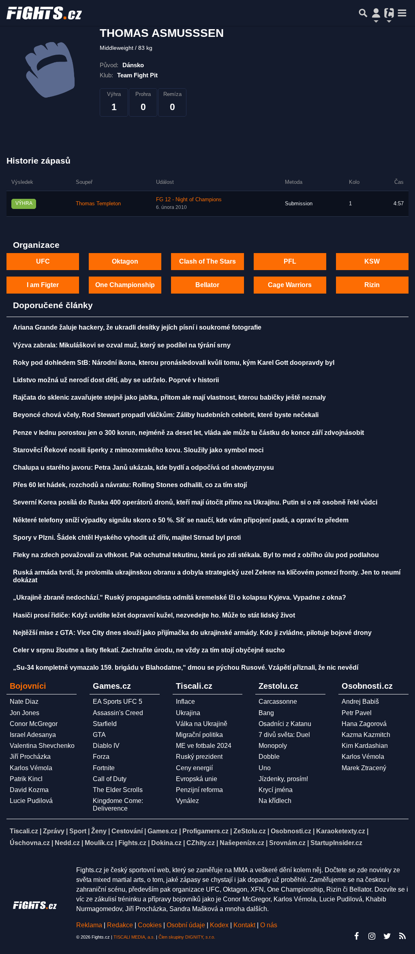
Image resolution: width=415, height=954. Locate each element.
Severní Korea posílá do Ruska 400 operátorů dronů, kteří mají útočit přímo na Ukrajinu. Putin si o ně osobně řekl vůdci (195, 502)
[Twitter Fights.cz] (387, 936)
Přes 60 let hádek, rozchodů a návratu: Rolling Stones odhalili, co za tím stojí (130, 484)
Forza (101, 756)
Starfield (105, 723)
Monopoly (273, 745)
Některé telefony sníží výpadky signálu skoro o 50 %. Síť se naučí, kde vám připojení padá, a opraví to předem (181, 520)
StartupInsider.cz (336, 842)
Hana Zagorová (364, 723)
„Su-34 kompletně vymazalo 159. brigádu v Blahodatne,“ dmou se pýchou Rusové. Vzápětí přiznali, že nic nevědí (185, 667)
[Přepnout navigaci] (376, 13)
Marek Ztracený (364, 767)
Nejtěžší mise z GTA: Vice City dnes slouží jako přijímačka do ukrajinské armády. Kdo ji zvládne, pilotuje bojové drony (192, 632)
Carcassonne (278, 701)
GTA (99, 734)
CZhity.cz (200, 842)
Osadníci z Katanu (285, 723)
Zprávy (53, 831)
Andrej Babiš (360, 701)
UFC (43, 261)
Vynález (187, 800)
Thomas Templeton (98, 204)
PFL (290, 261)
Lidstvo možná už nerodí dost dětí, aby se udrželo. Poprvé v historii (116, 380)
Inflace (185, 701)
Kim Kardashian (365, 745)
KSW (372, 261)
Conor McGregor (34, 723)
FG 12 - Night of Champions (189, 199)
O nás (268, 925)
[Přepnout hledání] (363, 13)
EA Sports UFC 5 (117, 701)
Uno (265, 767)
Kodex (220, 925)
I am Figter (43, 284)
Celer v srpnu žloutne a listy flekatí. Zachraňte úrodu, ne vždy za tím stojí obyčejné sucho (149, 650)
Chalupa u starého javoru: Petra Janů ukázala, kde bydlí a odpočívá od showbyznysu (143, 467)
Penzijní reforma (199, 789)
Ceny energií (194, 767)
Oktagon (125, 261)
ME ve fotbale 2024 (203, 745)
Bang (266, 712)
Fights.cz (132, 842)
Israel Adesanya (33, 734)
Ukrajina (188, 712)
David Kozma (29, 789)
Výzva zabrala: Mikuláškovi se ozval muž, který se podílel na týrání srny (122, 345)
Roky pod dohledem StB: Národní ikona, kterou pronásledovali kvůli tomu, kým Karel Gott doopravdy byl (173, 362)
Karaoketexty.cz (340, 831)
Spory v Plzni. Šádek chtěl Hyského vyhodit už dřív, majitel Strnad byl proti (127, 537)
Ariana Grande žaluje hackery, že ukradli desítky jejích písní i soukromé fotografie (137, 327)
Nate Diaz (24, 701)
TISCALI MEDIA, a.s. (134, 937)
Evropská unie (196, 778)
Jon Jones (24, 712)
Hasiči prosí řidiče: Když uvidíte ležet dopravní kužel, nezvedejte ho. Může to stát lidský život (154, 615)
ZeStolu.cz (249, 831)
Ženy (99, 831)
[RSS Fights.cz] (402, 936)
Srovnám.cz (287, 842)
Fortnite (104, 767)
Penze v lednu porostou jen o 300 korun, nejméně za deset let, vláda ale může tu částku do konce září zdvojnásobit (188, 432)
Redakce (120, 925)
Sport (77, 831)
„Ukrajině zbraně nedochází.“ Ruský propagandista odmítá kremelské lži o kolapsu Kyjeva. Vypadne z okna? (179, 597)
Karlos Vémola (31, 767)
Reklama (89, 925)
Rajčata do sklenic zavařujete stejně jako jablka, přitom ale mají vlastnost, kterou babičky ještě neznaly (169, 397)
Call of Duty (109, 778)
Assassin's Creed (118, 712)
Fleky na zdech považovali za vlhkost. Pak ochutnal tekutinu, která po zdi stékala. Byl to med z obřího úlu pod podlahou (196, 555)
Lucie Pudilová (31, 800)
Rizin (372, 284)
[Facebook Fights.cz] (356, 936)
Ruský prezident (199, 756)
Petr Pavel (357, 712)
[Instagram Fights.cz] (372, 936)
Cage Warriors (290, 284)
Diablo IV (106, 745)
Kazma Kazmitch (366, 734)
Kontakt (245, 925)
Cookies (150, 925)
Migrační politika (199, 734)
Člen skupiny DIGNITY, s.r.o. (186, 937)
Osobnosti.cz (291, 831)
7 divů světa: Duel (284, 734)
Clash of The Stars (207, 261)
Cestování (127, 831)
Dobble (269, 756)
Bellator (207, 284)
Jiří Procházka (30, 756)
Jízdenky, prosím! (283, 778)
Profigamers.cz (205, 831)
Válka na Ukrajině (201, 723)
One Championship (125, 284)
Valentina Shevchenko (42, 745)
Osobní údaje (186, 925)
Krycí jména (276, 789)
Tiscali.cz (24, 831)
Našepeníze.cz (242, 842)
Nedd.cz (67, 842)
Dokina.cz (166, 842)
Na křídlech (275, 800)
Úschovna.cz (30, 842)
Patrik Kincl (26, 778)
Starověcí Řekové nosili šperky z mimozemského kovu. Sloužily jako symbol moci (138, 450)
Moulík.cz (99, 842)
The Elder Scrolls (118, 789)
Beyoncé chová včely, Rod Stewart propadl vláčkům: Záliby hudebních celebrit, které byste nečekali (166, 414)
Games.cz (163, 831)
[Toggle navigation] (402, 13)
